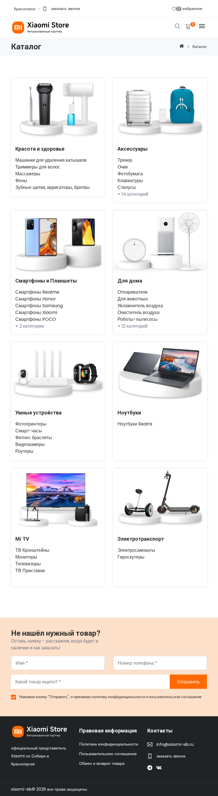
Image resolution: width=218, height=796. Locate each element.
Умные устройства (38, 413)
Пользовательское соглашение (108, 754)
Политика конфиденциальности (108, 744)
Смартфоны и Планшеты (46, 281)
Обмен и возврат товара (102, 763)
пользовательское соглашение (175, 696)
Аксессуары (133, 149)
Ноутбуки (129, 413)
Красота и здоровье (39, 149)
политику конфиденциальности (119, 696)
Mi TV (22, 539)
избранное (189, 9)
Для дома (130, 281)
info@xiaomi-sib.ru (175, 744)
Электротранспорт (141, 539)
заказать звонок (65, 8)
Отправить (188, 682)
